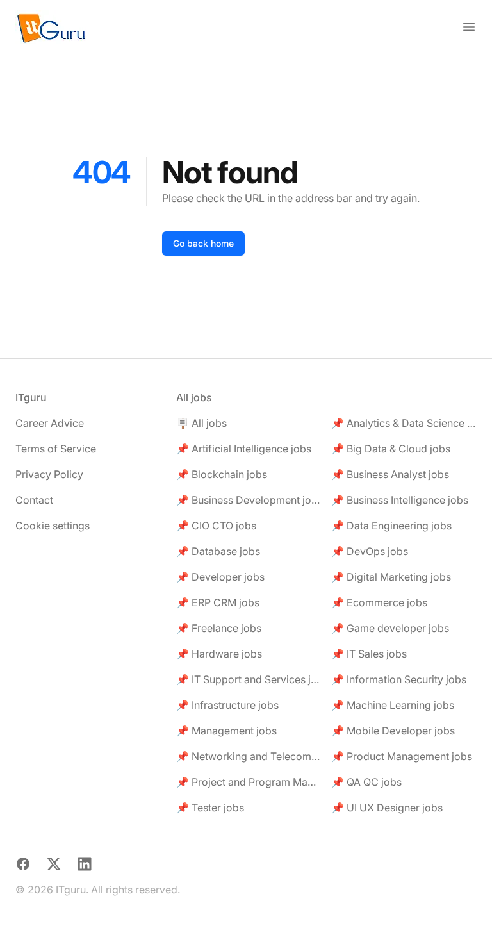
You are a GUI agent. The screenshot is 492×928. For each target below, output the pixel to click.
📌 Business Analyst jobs (390, 474)
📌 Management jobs (226, 730)
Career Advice (49, 423)
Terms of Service (55, 448)
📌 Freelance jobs (218, 628)
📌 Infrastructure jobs (227, 705)
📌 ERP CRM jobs (217, 602)
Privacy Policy (49, 474)
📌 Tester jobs (210, 807)
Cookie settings (52, 525)
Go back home (203, 243)
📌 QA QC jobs (366, 781)
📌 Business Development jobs (249, 499)
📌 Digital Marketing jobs (391, 576)
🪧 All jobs (201, 423)
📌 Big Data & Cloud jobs (390, 448)
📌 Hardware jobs (219, 653)
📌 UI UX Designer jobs (387, 807)
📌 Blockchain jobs (221, 474)
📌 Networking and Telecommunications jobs (249, 756)
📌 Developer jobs (220, 576)
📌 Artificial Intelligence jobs (243, 448)
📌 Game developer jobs (390, 628)
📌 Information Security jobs (398, 679)
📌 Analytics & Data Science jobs (404, 423)
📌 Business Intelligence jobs (399, 499)
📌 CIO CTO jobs (216, 525)
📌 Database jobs (218, 551)
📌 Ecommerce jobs (379, 602)
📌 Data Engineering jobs (391, 525)
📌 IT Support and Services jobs (249, 679)
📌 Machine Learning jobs (392, 705)
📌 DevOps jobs (369, 551)
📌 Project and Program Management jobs (249, 781)
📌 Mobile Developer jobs (393, 730)
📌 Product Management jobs (401, 756)
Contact (34, 499)
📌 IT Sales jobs (369, 653)
